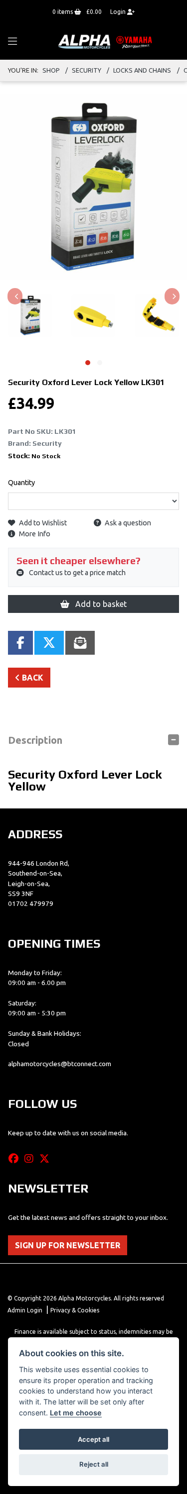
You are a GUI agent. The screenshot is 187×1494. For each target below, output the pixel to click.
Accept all (93, 1439)
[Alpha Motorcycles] (106, 41)
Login (118, 11)
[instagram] (31, 1159)
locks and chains (142, 70)
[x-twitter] (47, 1159)
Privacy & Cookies (74, 1310)
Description (35, 740)
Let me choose (76, 1412)
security (86, 70)
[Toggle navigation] (12, 41)
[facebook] (16, 1159)
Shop (51, 70)
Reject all (93, 1464)
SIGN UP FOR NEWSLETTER (67, 1245)
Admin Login (24, 1310)
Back (31, 677)
